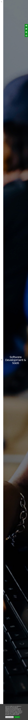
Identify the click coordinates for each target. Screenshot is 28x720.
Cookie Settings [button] (9, 717)
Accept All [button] (17, 717)
